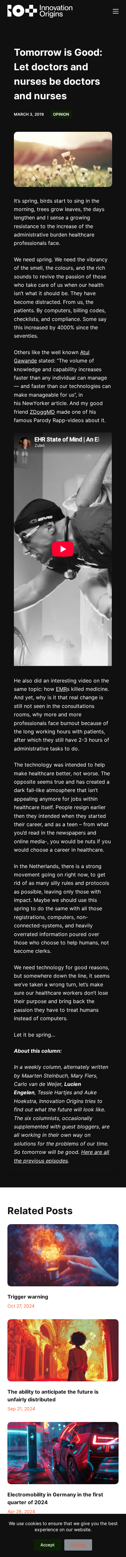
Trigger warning (27, 1296)
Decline (78, 1544)
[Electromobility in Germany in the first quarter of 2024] (62, 1453)
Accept (47, 1544)
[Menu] (116, 11)
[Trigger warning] (62, 1255)
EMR (61, 689)
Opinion (61, 114)
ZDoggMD (42, 412)
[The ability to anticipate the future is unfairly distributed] (62, 1350)
